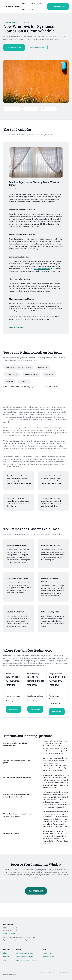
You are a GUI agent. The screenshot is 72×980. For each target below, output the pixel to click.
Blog (23, 9)
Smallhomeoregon (11, 6)
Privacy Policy (47, 953)
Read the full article (16, 327)
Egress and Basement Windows (26, 960)
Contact (31, 9)
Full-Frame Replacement (24, 953)
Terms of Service (48, 957)
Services (32, 3)
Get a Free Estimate (37, 47)
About (41, 3)
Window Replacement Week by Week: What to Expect (34, 183)
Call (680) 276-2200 (58, 6)
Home (24, 3)
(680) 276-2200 (9, 933)
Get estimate (13, 709)
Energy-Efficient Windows (24, 957)
